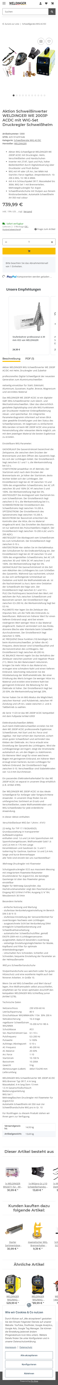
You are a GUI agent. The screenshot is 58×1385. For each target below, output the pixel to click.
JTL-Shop (34, 1381)
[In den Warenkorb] (4, 33)
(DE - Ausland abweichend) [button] (15, 228)
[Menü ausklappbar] (4, 2)
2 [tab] (17, 95)
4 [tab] (23, 95)
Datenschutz (25, 1347)
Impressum (10, 1347)
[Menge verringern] (6, 242)
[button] (40, 3)
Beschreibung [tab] (11, 358)
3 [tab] (20, 95)
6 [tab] (29, 95)
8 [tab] (35, 95)
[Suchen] (52, 11)
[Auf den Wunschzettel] (49, 41)
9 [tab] (38, 95)
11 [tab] (44, 95)
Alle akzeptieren (29, 1355)
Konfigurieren (29, 1364)
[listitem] (29, 325)
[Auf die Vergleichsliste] (41, 41)
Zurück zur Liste (12, 23)
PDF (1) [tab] (29, 358)
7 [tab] (32, 95)
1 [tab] (14, 95)
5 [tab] (26, 95)
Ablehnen (29, 1373)
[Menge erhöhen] (52, 242)
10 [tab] (41, 95)
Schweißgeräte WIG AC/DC (27, 140)
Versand (28, 211)
